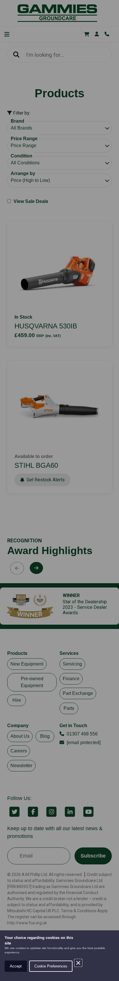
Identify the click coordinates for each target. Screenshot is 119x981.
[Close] (78, 962)
